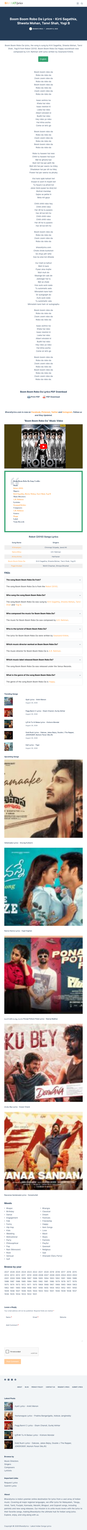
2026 (12, 1272)
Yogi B (48, 494)
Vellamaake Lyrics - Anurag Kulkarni (18, 843)
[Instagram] (12, 1380)
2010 (29, 1275)
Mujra (44, 1237)
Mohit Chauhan (49, 566)
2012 (18, 1275)
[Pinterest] (15, 1380)
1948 (12, 1291)
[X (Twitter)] (8, 1380)
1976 (74, 1281)
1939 (63, 1291)
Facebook (35, 412)
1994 (46, 1278)
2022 (35, 1272)
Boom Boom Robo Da (16, 561)
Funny (9, 1224)
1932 (29, 1294)
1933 (23, 1294)
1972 (23, 1284)
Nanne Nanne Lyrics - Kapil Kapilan (18, 931)
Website (63, 1317)
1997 (29, 1278)
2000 (12, 1278)
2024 (23, 1272)
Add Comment (12, 1325)
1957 (35, 1288)
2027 (6, 1272)
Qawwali (46, 1246)
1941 (52, 1291)
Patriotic (46, 1240)
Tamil (12, 1505)
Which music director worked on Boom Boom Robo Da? (32, 644)
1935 (12, 1294)
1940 (57, 1291)
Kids (8, 1230)
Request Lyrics (63, 1387)
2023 (29, 1272)
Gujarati (57, 1505)
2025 (18, 1272)
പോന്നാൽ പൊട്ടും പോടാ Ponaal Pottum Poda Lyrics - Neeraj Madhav (31, 1019)
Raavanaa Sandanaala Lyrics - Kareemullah (21, 1195)
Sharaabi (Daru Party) (52, 1256)
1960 (18, 1288)
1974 (12, 1284)
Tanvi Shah (41, 494)
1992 (57, 1278)
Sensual (10, 1256)
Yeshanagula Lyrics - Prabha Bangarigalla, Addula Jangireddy (43, 1416)
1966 (57, 1284)
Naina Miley (16, 552)
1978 (63, 1281)
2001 (6, 1278)
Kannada (28, 1505)
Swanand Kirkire (19, 505)
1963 (74, 1284)
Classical (46, 1211)
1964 (69, 1284)
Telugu (76, 1502)
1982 (40, 1281)
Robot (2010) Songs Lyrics (43, 536)
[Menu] (78, 3)
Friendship (47, 1221)
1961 (12, 1288)
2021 (40, 1272)
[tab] (43, 59)
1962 (6, 1288)
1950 (74, 1288)
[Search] (82, 3)
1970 (35, 1284)
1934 (18, 1294)
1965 (63, 1284)
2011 (23, 1275)
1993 (52, 1278)
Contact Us (50, 1387)
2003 (69, 1275)
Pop (8, 1246)
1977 (69, 1281)
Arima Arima (17, 557)
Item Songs (47, 1227)
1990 (69, 1278)
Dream (45, 1214)
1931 (35, 1294)
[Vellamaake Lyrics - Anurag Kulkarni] (43, 799)
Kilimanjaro (16, 547)
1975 (6, 1284)
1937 (74, 1291)
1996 (35, 1278)
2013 (12, 1275)
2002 (74, 1275)
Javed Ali (63, 547)
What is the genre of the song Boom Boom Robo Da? (30, 675)
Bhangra (46, 1208)
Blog (27, 1387)
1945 (29, 1291)
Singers (7, 1464)
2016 (69, 1272)
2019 (52, 1272)
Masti (44, 1233)
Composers (9, 1467)
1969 (40, 1284)
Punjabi (19, 1505)
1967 (52, 1284)
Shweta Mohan (30, 494)
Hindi (6, 1505)
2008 (40, 1275)
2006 (52, 1275)
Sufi (8, 1259)
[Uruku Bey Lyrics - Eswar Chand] (43, 1063)
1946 (23, 1291)
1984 (29, 1281)
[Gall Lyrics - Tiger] (8, 746)
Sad (44, 1253)
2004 (63, 1275)
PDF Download (53, 397)
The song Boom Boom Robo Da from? (23, 580)
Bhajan (9, 1208)
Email (35, 1317)
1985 (23, 1281)
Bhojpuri (45, 1505)
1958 (29, 1288)
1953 (57, 1288)
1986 (18, 1281)
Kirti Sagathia (18, 494)
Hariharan (56, 557)
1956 (40, 1288)
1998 (23, 1278)
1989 (74, 1278)
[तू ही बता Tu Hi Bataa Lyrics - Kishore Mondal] (8, 724)
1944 (35, 1291)
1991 (63, 1278)
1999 (18, 1278)
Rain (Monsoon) (13, 1249)
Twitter (54, 412)
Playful (45, 1243)
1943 (40, 1291)
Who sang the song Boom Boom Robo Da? (26, 595)
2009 (35, 1275)
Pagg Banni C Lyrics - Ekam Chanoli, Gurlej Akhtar (45, 711)
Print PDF (35, 397)
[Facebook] (5, 1380)
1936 (6, 1294)
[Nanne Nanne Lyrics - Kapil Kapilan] (43, 887)
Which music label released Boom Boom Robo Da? (29, 660)
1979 (57, 1281)
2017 (63, 1272)
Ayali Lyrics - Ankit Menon (36, 699)
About (19, 1387)
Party (8, 1240)
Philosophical (12, 1243)
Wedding (10, 1233)
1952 (63, 1288)
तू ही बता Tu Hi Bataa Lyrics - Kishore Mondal (42, 722)
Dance (9, 1214)
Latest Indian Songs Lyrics (40, 1526)
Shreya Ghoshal (62, 566)
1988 (6, 1281)
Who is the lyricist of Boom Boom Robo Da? (26, 629)
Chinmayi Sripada (52, 547)
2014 (6, 1275)
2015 (74, 1272)
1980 (52, 1281)
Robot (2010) (18, 488)
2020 (46, 1272)
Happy (15, 516)
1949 (6, 1291)
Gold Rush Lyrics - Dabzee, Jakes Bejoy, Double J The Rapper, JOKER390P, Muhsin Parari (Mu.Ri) (43, 1444)
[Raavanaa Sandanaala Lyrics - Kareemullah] (43, 1151)
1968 (46, 1284)
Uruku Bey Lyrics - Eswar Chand (17, 1107)
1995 (40, 1278)
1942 (46, 1291)
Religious (46, 1249)
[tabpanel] (43, 223)
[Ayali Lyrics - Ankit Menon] (8, 701)
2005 (57, 1275)
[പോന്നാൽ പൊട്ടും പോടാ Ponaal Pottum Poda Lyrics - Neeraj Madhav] (43, 975)
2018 (57, 1272)
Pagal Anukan (16, 566)
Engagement (12, 1218)
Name (9, 1317)
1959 (23, 1288)
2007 (46, 1275)
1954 (52, 1288)
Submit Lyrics (77, 1387)
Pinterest (45, 412)
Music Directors (11, 1461)
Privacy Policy (37, 1387)
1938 (69, 1291)
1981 (46, 1281)
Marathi (36, 1505)
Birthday (10, 1211)
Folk (8, 1221)
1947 (18, 1291)
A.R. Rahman (18, 499)
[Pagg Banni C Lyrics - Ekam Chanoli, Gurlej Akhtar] (8, 712)
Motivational (11, 1237)
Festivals (46, 1218)
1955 (46, 1288)
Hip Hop (10, 1227)
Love (44, 1230)
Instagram (67, 412)
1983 (35, 1281)
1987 (12, 1281)
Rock (8, 1253)
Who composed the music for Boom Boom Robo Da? (30, 613)
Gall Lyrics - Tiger (33, 745)
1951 (69, 1288)
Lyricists (8, 1470)
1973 (18, 1284)
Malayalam (67, 1502)
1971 (29, 1284)
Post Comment (13, 1361)
